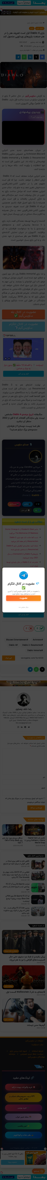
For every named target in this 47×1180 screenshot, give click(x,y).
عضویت (23, 598)
